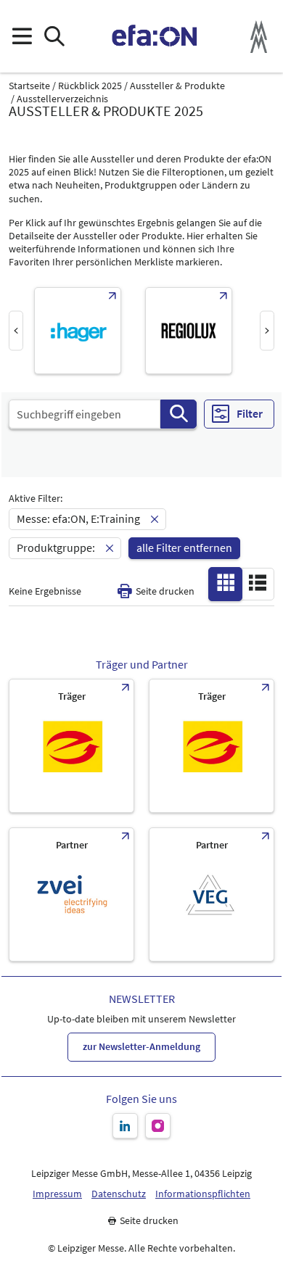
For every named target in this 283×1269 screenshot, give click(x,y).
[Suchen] (178, 414)
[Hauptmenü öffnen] (21, 36)
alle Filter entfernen (184, 547)
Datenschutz (118, 1194)
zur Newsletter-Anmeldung (141, 1046)
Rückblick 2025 (90, 86)
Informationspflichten (202, 1194)
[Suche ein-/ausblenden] (54, 36)
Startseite (29, 86)
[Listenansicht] (258, 583)
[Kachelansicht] (226, 583)
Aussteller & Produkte (177, 86)
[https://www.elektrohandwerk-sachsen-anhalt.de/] (211, 745)
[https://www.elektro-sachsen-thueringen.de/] (71, 745)
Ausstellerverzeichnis (62, 99)
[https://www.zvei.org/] (71, 894)
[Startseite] (155, 36)
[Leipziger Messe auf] (125, 1125)
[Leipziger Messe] (258, 36)
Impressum (57, 1194)
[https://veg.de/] (211, 894)
